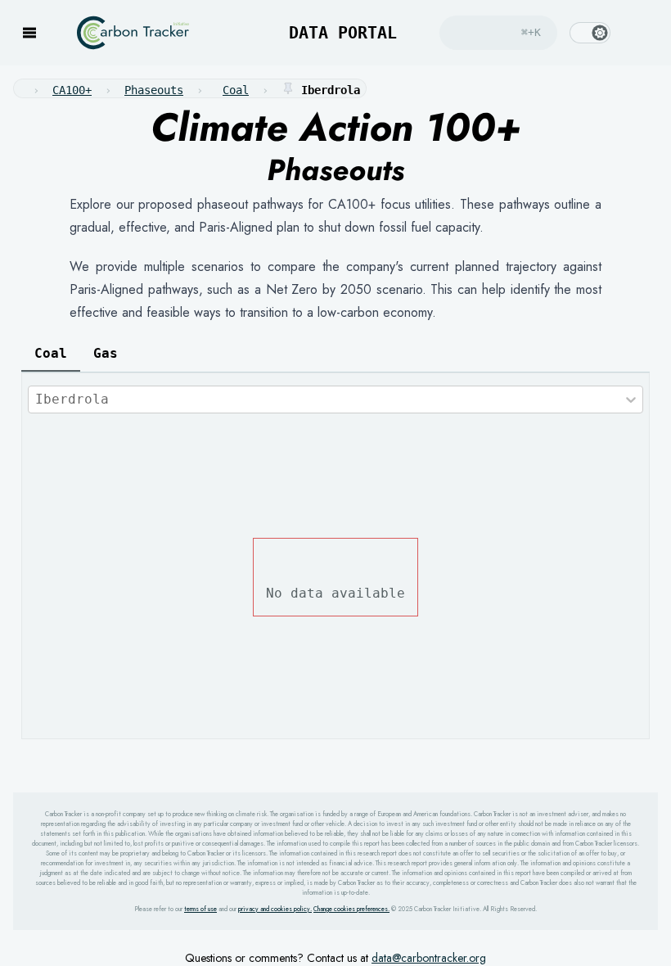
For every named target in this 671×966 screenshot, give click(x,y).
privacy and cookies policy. (275, 909)
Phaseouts (153, 90)
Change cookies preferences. (351, 909)
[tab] (50, 353)
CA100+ (72, 90)
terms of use (200, 909)
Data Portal (328, 33)
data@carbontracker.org (429, 958)
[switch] (590, 33)
